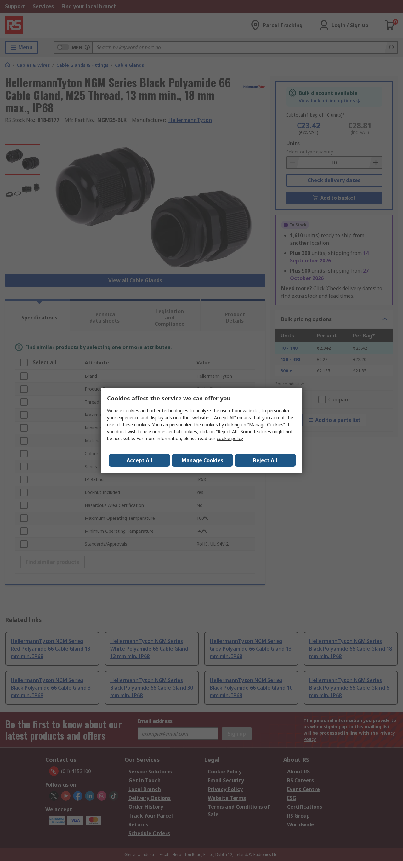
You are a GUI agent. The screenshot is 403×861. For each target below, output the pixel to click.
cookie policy (230, 438)
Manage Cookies (202, 460)
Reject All (265, 460)
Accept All (139, 460)
